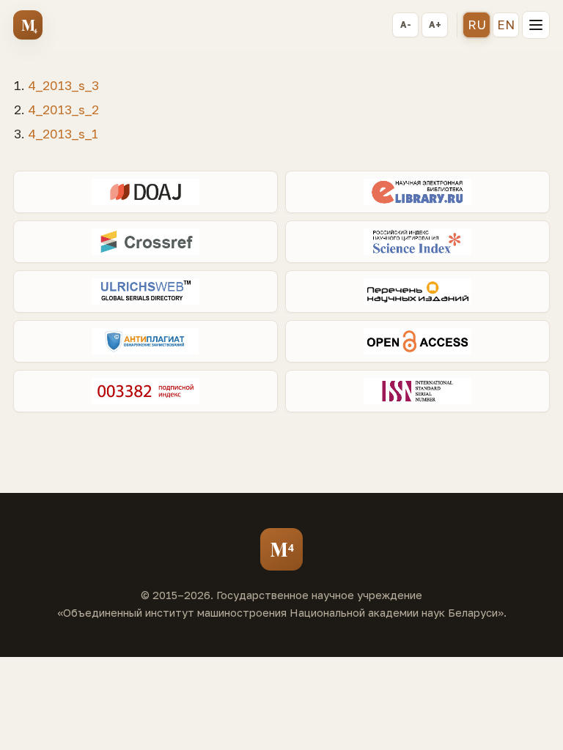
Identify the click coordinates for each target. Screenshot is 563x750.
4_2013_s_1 (63, 133)
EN (506, 24)
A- (405, 24)
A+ (435, 24)
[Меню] (536, 25)
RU (477, 24)
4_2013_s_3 (63, 85)
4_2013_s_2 (63, 109)
